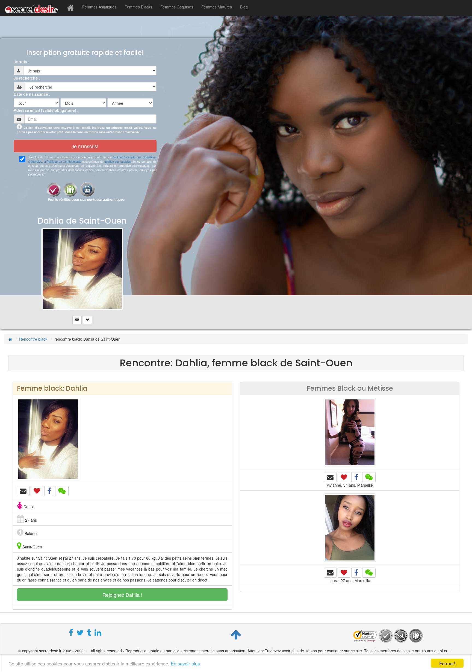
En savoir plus (185, 663)
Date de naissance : (32, 94)
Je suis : (22, 62)
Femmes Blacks (138, 7)
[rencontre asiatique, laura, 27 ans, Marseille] (350, 527)
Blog (244, 7)
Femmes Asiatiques (99, 7)
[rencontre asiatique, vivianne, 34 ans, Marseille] (350, 431)
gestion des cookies (117, 161)
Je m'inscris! (85, 146)
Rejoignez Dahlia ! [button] (122, 594)
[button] (23, 491)
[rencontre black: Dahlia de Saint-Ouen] (48, 438)
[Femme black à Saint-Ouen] (82, 275)
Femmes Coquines (176, 7)
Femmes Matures (216, 7)
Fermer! (447, 663)
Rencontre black (33, 339)
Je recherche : (27, 78)
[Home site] (70, 8)
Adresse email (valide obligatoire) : (46, 110)
